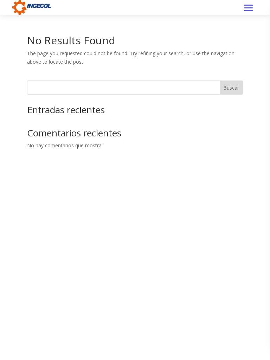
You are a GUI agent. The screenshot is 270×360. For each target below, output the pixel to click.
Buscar (231, 87)
